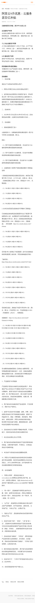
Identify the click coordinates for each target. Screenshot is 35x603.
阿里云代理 (13, 581)
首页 (3, 8)
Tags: (3, 581)
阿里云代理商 (21, 581)
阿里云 (7, 581)
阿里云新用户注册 (29, 598)
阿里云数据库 (27, 595)
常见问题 (7, 8)
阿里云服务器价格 (19, 595)
